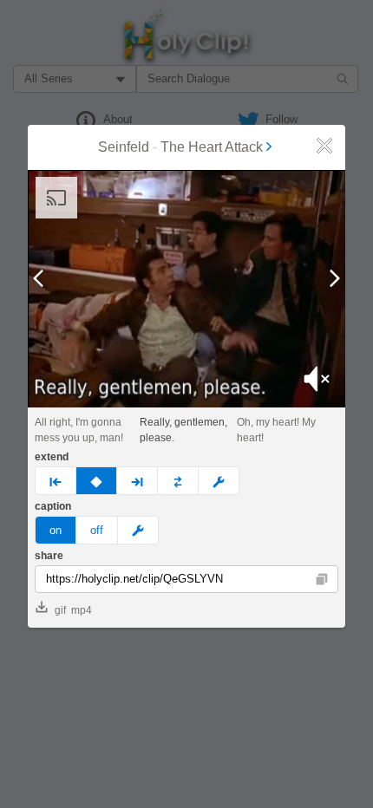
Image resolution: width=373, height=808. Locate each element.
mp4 (81, 610)
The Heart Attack (211, 147)
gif (60, 610)
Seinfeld (123, 147)
